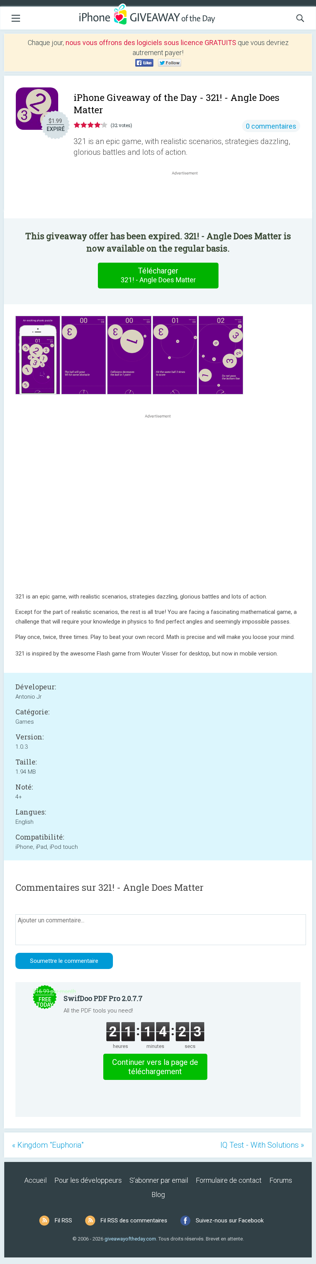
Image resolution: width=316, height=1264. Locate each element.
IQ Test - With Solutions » (262, 1145)
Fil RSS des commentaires (134, 1220)
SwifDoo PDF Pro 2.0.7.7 (103, 998)
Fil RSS (63, 1220)
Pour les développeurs (88, 1180)
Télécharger (158, 275)
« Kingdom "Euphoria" (48, 1145)
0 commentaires (271, 126)
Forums (280, 1180)
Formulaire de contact (229, 1180)
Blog (158, 1194)
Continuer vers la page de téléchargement (155, 1067)
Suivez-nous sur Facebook (230, 1220)
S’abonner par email (158, 1180)
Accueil (35, 1180)
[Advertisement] (188, 195)
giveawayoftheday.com (130, 1239)
